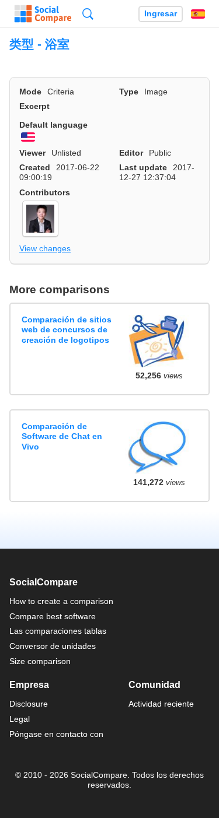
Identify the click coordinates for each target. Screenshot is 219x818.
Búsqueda (87, 13)
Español (198, 14)
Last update (143, 167)
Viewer (32, 152)
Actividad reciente (161, 703)
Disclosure (28, 703)
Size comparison (40, 661)
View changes (45, 248)
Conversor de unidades (52, 646)
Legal (19, 719)
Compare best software (52, 616)
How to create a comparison (61, 601)
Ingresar (160, 13)
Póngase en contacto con (56, 734)
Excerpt (34, 106)
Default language (53, 124)
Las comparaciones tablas (57, 631)
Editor (131, 152)
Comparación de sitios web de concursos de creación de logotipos (67, 330)
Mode (30, 91)
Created (34, 167)
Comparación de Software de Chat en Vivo (62, 436)
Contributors (44, 192)
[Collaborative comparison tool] (43, 14)
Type (128, 91)
